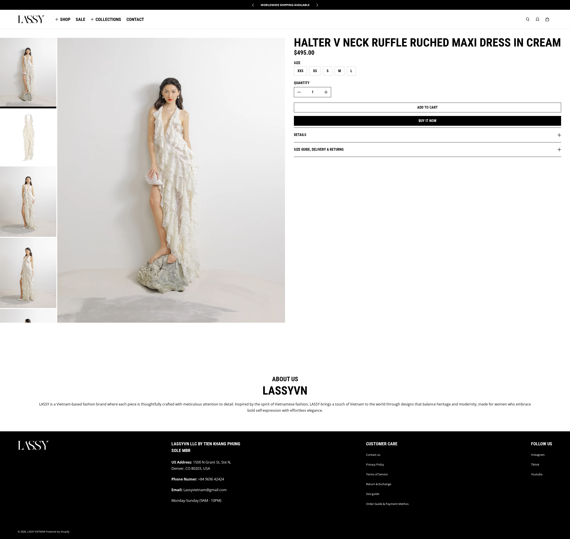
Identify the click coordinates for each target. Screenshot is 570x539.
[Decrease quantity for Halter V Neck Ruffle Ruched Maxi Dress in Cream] (299, 92)
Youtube (536, 474)
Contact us (373, 455)
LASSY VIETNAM (36, 531)
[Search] (528, 19)
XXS (300, 71)
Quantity (301, 83)
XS (315, 71)
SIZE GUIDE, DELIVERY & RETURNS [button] (319, 149)
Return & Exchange (378, 484)
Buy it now (427, 121)
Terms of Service (377, 474)
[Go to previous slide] (253, 5)
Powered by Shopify (57, 531)
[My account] (537, 19)
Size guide (372, 494)
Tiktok (535, 464)
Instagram (538, 455)
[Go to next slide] (317, 5)
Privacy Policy (375, 464)
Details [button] (300, 135)
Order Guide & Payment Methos (387, 504)
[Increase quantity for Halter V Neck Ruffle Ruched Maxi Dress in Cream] (326, 92)
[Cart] (547, 19)
